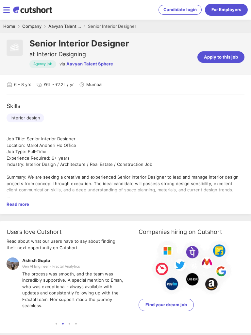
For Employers (226, 9)
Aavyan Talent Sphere (89, 63)
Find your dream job (166, 304)
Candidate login (180, 9)
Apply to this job (221, 57)
